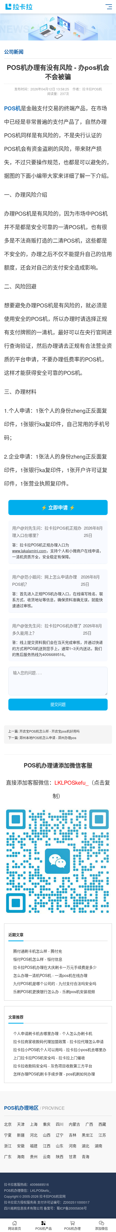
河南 (72, 1145)
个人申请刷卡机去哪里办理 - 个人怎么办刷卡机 (52, 1033)
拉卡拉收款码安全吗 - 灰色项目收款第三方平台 (52, 1065)
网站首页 (14, 1228)
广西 (89, 1124)
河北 (33, 1135)
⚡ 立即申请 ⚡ (58, 507)
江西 (46, 1145)
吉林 (72, 1135)
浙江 (8, 1145)
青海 (85, 1156)
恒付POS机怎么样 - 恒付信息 (37, 959)
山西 (46, 1135)
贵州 (33, 1156)
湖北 (85, 1145)
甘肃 (72, 1156)
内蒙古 (74, 1124)
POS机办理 (72, 1228)
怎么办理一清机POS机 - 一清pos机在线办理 (50, 975)
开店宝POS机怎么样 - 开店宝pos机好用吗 (49, 731)
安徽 (21, 1145)
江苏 (102, 1135)
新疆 (21, 1135)
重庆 (46, 1124)
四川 (59, 1124)
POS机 (12, 108)
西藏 (102, 1124)
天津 (21, 1124)
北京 (8, 1124)
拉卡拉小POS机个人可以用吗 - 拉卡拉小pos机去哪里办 (59, 1049)
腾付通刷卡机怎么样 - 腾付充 (37, 951)
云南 (46, 1156)
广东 (8, 1156)
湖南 (98, 1145)
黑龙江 (87, 1135)
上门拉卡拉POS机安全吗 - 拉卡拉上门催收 (49, 1057)
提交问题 (58, 704)
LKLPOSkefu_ (71, 782)
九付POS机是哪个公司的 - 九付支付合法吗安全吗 (54, 983)
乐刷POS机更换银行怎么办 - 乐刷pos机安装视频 (54, 991)
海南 (21, 1156)
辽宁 (59, 1135)
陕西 (59, 1156)
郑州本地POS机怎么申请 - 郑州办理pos (47, 737)
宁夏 (8, 1135)
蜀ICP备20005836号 (72, 1208)
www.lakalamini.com (29, 550)
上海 (33, 1124)
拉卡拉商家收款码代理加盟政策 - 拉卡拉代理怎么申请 (58, 1041)
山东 (59, 1145)
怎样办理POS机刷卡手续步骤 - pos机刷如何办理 (54, 1074)
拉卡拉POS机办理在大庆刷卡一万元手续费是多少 (55, 967)
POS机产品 (43, 1228)
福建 (33, 1145)
